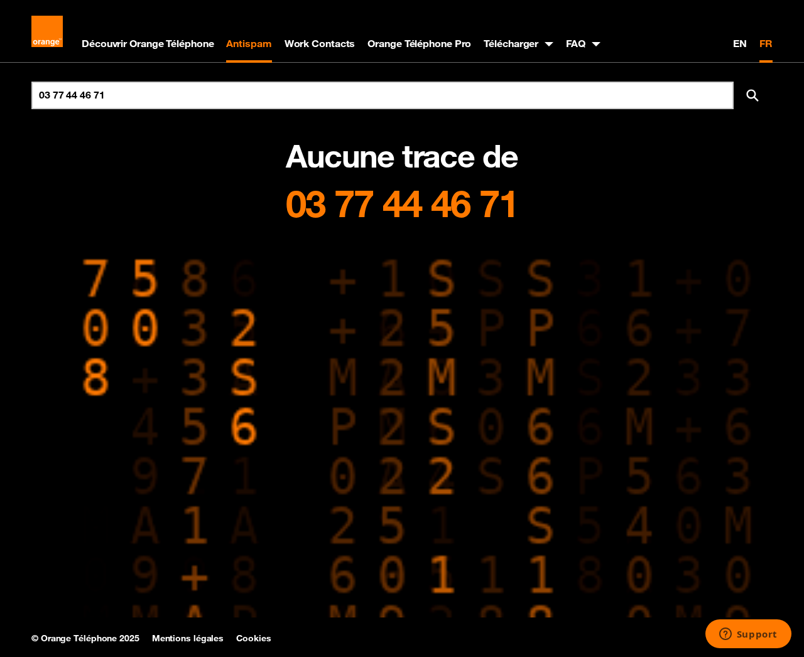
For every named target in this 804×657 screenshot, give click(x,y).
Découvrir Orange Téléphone (148, 43)
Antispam (248, 43)
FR (766, 43)
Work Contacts (320, 43)
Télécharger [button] (511, 43)
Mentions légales (188, 638)
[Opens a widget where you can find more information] (748, 635)
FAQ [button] (575, 43)
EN (740, 43)
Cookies (253, 638)
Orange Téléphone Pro (419, 43)
